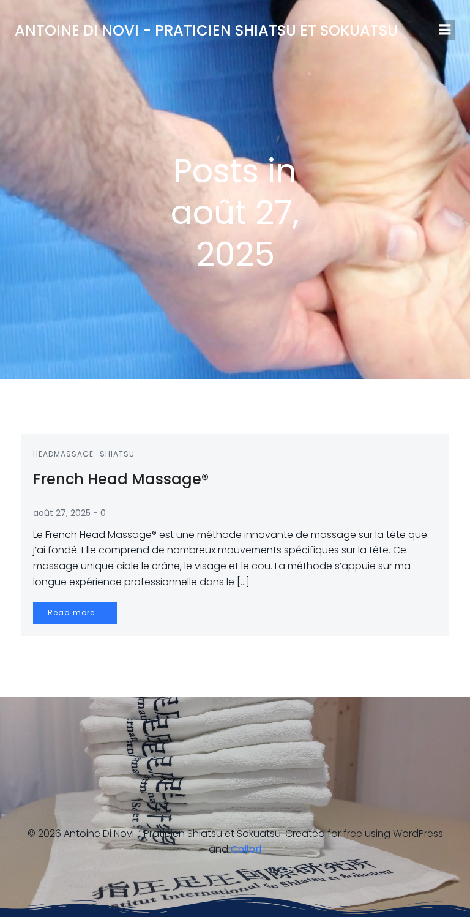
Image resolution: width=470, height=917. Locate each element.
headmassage (63, 454)
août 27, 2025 (62, 513)
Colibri (246, 849)
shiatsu (117, 454)
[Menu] (445, 30)
